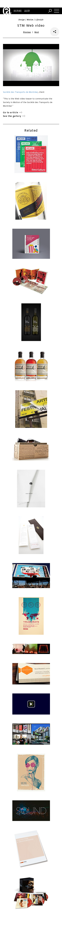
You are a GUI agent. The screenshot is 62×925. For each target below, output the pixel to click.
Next (36, 32)
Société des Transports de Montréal (20, 92)
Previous (27, 32)
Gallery (27, 11)
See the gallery (12, 116)
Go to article (10, 112)
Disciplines (18, 11)
